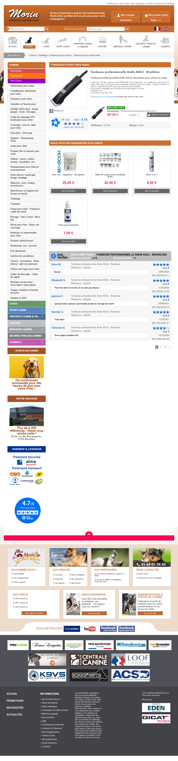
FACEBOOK (59, 111)
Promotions (16, 71)
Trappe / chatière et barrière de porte (24, 291)
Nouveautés (16, 76)
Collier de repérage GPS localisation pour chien (22, 118)
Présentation (18, 574)
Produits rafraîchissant (21, 241)
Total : (156, 20)
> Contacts (45, 746)
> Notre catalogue (48, 706)
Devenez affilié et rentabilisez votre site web (108, 581)
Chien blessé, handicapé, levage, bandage (23, 176)
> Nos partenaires (48, 739)
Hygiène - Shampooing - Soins (22, 139)
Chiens (32, 55)
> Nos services (47, 717)
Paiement (59, 579)
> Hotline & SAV (47, 735)
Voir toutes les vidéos (34, 613)
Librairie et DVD (18, 298)
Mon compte (127, 15)
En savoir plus (94, 613)
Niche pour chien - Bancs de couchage (24, 226)
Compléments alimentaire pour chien (23, 92)
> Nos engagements (49, 731)
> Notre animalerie (49, 702)
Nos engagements (21, 578)
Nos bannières (77, 579)
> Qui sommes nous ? (50, 698)
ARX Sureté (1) (21, 607)
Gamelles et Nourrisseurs (23, 104)
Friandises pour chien (21, 99)
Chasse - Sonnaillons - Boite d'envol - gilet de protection (24, 262)
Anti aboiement (18, 251)
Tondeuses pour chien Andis (87, 55)
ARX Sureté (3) (21, 598)
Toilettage (42, 55)
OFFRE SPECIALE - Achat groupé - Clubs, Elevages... (24, 110)
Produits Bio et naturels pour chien (24, 152)
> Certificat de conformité (52, 724)
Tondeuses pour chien (60, 55)
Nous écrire (143, 574)
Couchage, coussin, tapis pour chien (23, 126)
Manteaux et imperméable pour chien (23, 234)
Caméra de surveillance (22, 256)
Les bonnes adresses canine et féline (109, 575)
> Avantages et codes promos (54, 709)
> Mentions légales (49, 713)
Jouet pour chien (18, 146)
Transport (15, 204)
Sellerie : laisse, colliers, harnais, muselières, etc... (23, 160)
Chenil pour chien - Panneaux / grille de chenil (25, 210)
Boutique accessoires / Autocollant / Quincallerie (23, 283)
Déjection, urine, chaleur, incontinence (22, 184)
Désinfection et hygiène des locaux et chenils (24, 192)
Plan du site (147, 700)
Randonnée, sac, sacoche (23, 246)
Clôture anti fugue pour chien (24, 269)
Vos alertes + (60, 583)
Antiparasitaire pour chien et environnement (24, 168)
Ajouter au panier (160, 115)
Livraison (59, 575)
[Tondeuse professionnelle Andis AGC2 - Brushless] (68, 88)
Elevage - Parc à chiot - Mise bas (25, 218)
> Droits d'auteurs (48, 742)
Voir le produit (68, 191)
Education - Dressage (21, 133)
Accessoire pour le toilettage (102, 97)
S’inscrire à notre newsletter (150, 578)
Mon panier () (158, 15)
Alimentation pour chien (22, 86)
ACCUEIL (13, 47)
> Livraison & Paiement (51, 728)
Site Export (75, 583)
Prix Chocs (16, 81)
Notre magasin (19, 582)
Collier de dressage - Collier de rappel (24, 275)
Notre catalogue (78, 575)
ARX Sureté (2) (21, 603)
